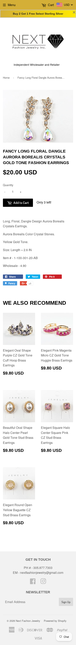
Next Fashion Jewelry (28, 621)
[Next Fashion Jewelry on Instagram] (43, 582)
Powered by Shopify (55, 621)
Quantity (8, 185)
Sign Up (66, 602)
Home (6, 77)
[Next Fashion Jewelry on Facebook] (33, 582)
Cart (50, 5)
